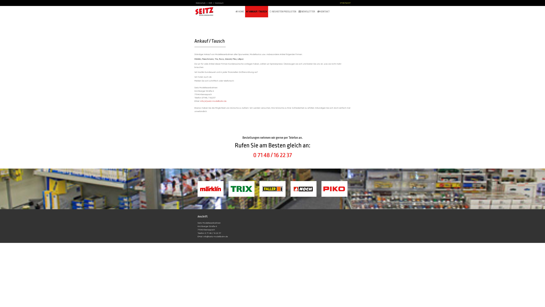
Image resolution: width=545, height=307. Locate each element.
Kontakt (325, 11)
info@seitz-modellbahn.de (215, 236)
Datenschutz (201, 3)
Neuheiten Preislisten (284, 11)
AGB (210, 3)
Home (241, 11)
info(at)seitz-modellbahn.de (213, 101)
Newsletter (308, 11)
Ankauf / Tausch (258, 11)
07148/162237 (345, 3)
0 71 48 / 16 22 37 (272, 155)
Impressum (219, 3)
